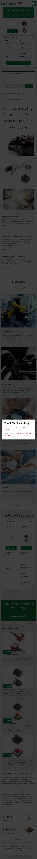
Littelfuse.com (9, 430)
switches (13, 433)
